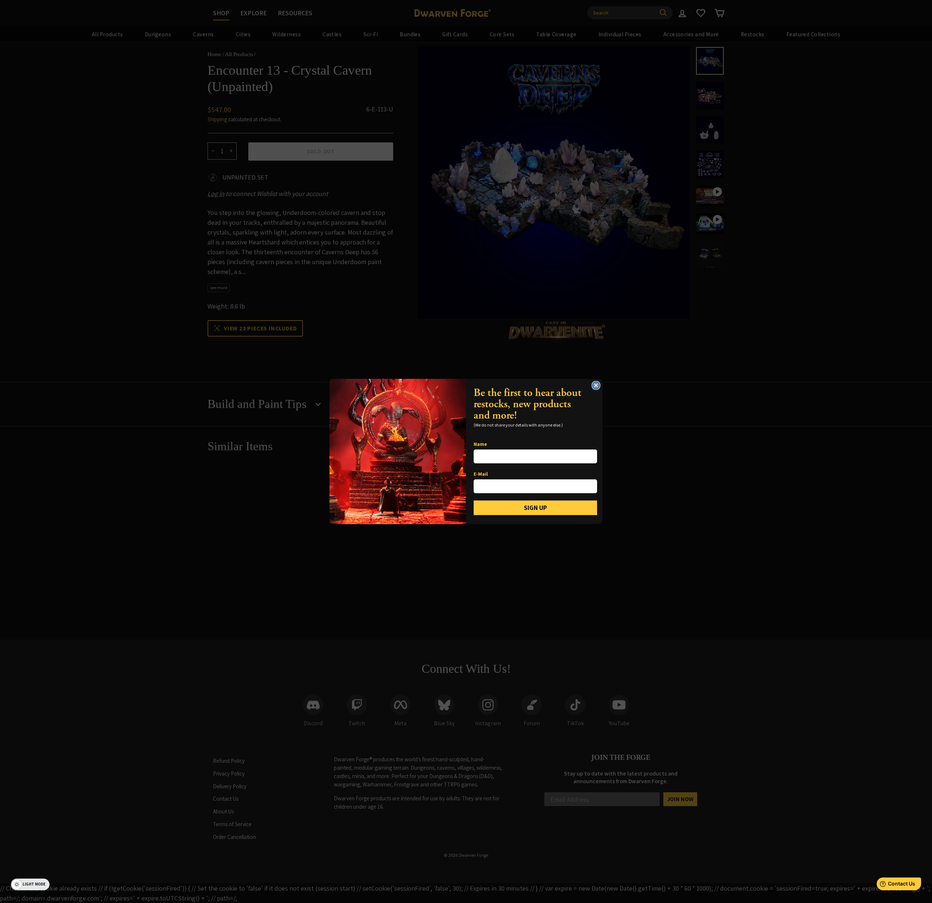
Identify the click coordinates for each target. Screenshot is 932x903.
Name (480, 444)
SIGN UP (535, 507)
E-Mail (481, 474)
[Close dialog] (596, 385)
